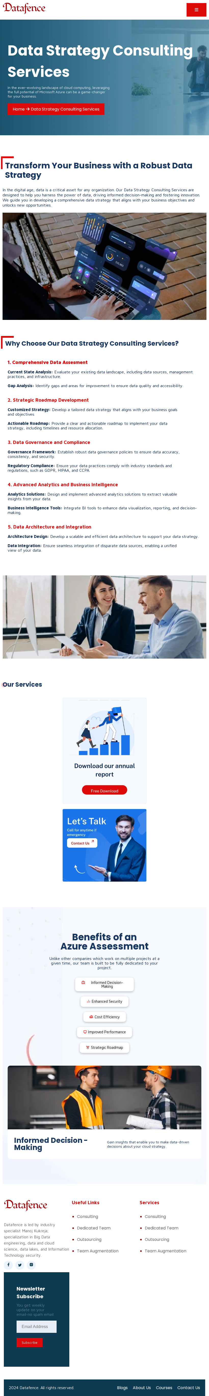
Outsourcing (89, 1239)
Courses (164, 1388)
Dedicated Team (94, 1228)
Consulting (87, 1216)
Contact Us (188, 1388)
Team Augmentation (98, 1251)
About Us (142, 1388)
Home (19, 109)
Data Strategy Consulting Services (65, 109)
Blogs (122, 1388)
